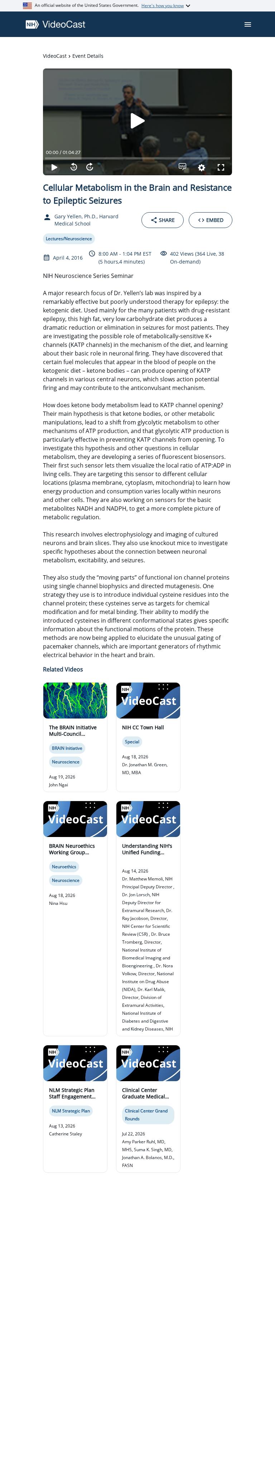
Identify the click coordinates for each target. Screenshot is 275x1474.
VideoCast (55, 55)
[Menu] (247, 24)
